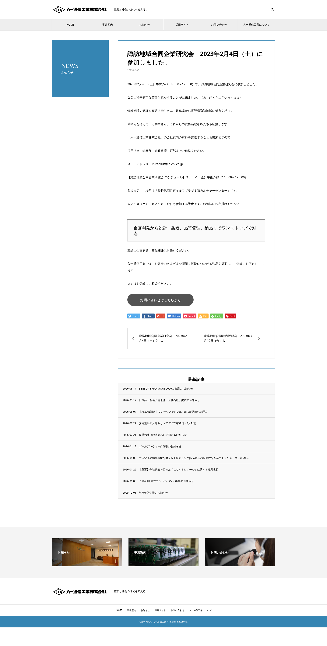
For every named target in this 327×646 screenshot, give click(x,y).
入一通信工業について (256, 24)
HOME (70, 24)
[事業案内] (163, 565)
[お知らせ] (87, 565)
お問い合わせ (219, 24)
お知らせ (144, 24)
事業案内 (107, 24)
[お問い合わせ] (240, 565)
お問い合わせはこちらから (160, 300)
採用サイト (182, 24)
